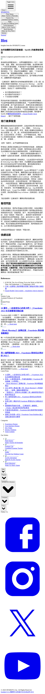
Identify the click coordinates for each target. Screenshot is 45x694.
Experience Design (11, 424)
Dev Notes (8, 428)
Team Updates (10, 432)
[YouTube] (22, 688)
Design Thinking (10, 430)
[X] (22, 644)
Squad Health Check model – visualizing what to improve (24, 291)
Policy (3, 506)
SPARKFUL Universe (8, 482)
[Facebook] (22, 556)
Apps (3, 469)
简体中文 (20, 692)
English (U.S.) (5, 692)
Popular (4, 475)
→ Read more (12, 324)
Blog (4, 40)
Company (4, 497)
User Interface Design (12, 426)
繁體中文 (13, 692)
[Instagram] (22, 600)
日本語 (26, 692)
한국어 (31, 692)
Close (3, 10)
